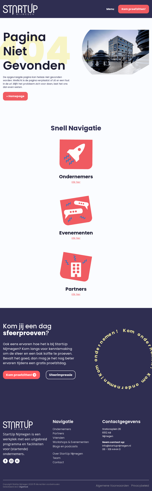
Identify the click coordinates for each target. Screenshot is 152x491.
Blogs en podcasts (65, 446)
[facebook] (5, 461)
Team (56, 458)
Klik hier (76, 182)
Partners (58, 433)
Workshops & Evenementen (71, 442)
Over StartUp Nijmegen (68, 453)
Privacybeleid (140, 485)
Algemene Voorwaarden (112, 485)
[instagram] (11, 461)
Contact (58, 462)
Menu (110, 9)
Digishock (23, 486)
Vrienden (58, 438)
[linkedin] (17, 461)
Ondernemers (62, 429)
